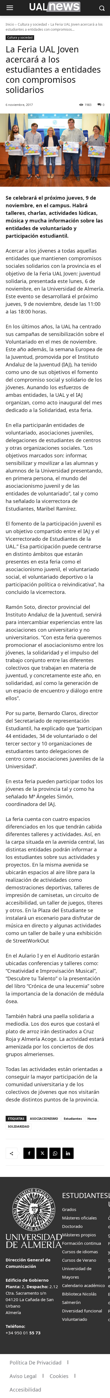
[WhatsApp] (55, 1153)
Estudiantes (73, 1118)
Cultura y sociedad (32, 24)
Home (92, 1118)
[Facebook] (29, 1153)
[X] (42, 1153)
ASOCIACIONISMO (44, 1118)
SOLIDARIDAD (18, 1126)
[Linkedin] (68, 1153)
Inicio (10, 24)
